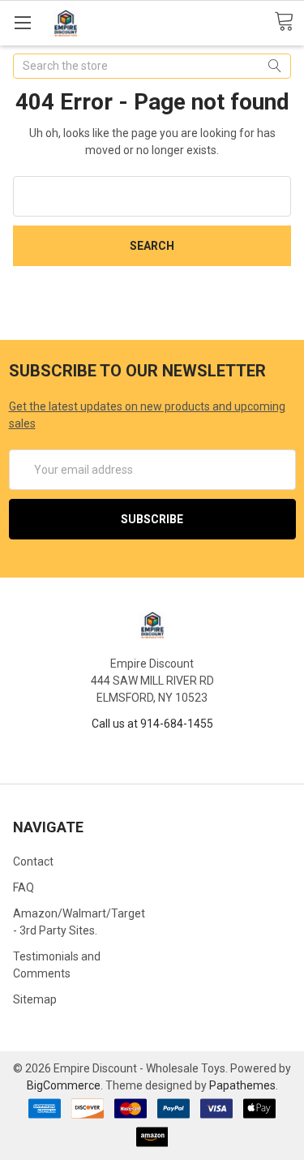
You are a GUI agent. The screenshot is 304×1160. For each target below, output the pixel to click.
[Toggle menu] (22, 22)
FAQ (23, 887)
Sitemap (35, 999)
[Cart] (289, 22)
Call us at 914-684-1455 (152, 723)
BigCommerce (64, 1085)
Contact (33, 861)
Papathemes (242, 1085)
